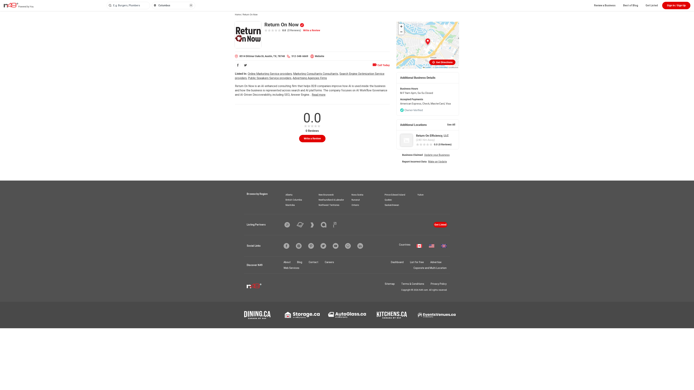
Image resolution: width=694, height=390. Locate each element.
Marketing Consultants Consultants (315, 73)
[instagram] (298, 246)
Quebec (388, 200)
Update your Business (437, 154)
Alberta (289, 195)
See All (451, 124)
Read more (318, 94)
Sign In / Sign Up (676, 5)
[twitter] (245, 65)
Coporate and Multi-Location (430, 267)
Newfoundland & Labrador (331, 200)
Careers (329, 262)
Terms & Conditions (412, 283)
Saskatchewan (392, 205)
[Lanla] (326, 225)
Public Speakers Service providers (269, 78)
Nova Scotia (357, 195)
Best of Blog (630, 5)
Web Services (291, 267)
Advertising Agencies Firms (310, 78)
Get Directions (444, 62)
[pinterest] (311, 246)
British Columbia (294, 200)
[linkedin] (360, 246)
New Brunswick (326, 195)
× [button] (191, 5)
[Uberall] (303, 225)
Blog (299, 262)
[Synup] (315, 225)
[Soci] (335, 225)
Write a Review (311, 30)
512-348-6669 (300, 56)
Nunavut (356, 200)
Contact (313, 262)
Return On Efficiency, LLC (432, 135)
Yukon (420, 195)
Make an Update (437, 161)
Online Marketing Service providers (270, 73)
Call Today (383, 65)
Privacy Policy (439, 283)
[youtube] (335, 246)
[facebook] (238, 65)
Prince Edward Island (395, 195)
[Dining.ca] (257, 315)
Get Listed (652, 5)
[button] (427, 41)
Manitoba (290, 205)
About (287, 262)
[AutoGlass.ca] (347, 315)
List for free (417, 262)
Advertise (436, 262)
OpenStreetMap (441, 67)
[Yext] (290, 225)
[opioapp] (348, 246)
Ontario (355, 205)
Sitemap (390, 283)
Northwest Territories (329, 205)
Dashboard (397, 262)
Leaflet (428, 67)
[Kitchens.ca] (392, 315)
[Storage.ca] (302, 315)
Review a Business (605, 5)
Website (319, 56)
